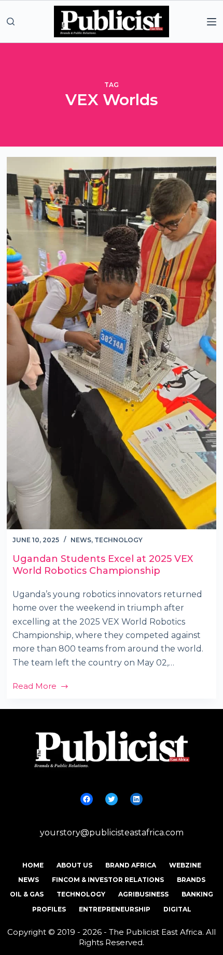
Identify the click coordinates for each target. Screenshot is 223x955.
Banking (197, 894)
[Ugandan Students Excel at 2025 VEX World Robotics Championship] (111, 343)
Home (33, 865)
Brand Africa (130, 865)
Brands (191, 880)
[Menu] (211, 21)
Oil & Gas (27, 894)
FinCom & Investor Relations (108, 880)
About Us (74, 865)
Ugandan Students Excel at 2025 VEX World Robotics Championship (102, 564)
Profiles (49, 909)
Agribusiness (143, 894)
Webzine (185, 865)
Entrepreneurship (114, 909)
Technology (118, 540)
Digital (177, 909)
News (81, 540)
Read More (40, 687)
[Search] (11, 21)
